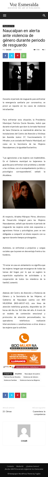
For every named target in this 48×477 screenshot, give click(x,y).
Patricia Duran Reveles (12, 377)
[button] (44, 15)
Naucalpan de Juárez (32, 374)
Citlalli (8, 50)
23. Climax (7, 411)
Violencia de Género (30, 377)
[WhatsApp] (23, 55)
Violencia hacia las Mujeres (30, 380)
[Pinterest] (17, 55)
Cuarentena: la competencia (39, 413)
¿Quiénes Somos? (32, 466)
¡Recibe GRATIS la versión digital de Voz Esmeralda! (24, 469)
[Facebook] (5, 55)
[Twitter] (11, 55)
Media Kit (19, 466)
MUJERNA (18, 374)
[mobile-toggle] (4, 15)
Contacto (10, 466)
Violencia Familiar (10, 380)
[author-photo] (24, 437)
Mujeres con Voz (8, 26)
